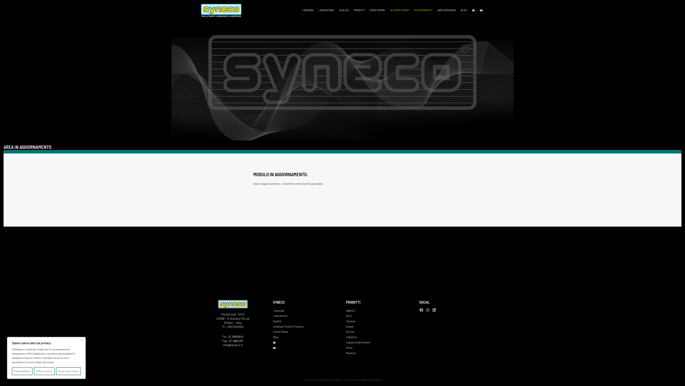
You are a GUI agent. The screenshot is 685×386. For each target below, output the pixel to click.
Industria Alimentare (358, 342)
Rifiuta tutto (44, 371)
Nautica (351, 353)
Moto (349, 347)
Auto (349, 315)
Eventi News (377, 10)
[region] (46, 358)
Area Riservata (446, 10)
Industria (351, 337)
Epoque (350, 321)
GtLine (350, 331)
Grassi (350, 326)
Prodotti (359, 10)
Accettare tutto (68, 371)
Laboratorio (326, 10)
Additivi (350, 310)
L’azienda (307, 10)
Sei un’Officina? (399, 10)
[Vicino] (82, 340)
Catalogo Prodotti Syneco (288, 326)
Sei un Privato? (423, 10)
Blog (464, 10)
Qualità (344, 10)
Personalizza (22, 371)
